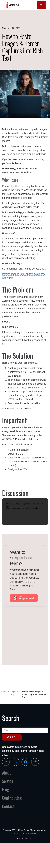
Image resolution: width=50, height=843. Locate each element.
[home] (11, 5)
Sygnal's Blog (14, 692)
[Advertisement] (25, 637)
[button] (41, 5)
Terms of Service (29, 833)
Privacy (17, 833)
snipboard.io (39, 387)
